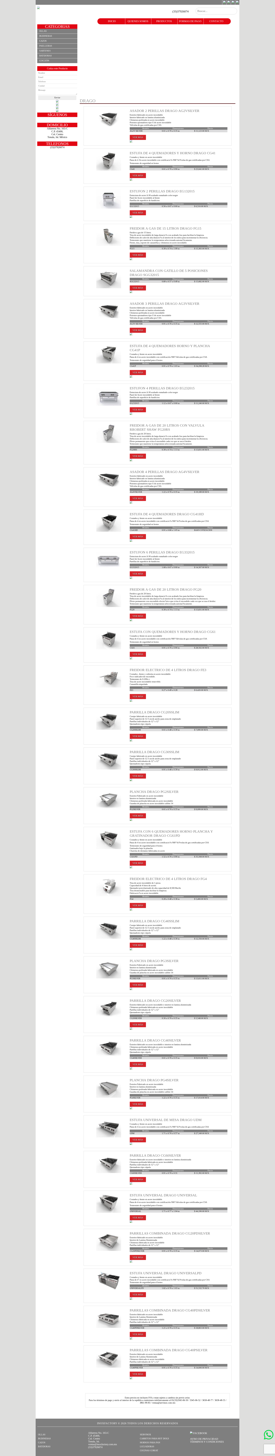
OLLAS (41, 1434)
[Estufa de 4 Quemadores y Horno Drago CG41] (108, 170)
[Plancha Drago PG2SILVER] (108, 808)
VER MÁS (138, 137)
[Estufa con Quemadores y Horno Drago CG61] (108, 648)
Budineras (45, 36)
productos (164, 21)
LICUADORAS (147, 1446)
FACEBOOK (200, 1433)
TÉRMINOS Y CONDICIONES (207, 1441)
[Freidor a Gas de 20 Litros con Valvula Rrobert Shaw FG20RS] (108, 442)
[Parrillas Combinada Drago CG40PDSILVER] (108, 1327)
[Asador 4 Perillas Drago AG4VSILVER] (108, 488)
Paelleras (45, 46)
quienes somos (138, 21)
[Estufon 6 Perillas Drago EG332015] (108, 569)
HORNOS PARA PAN (150, 1442)
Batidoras (45, 56)
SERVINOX (145, 1434)
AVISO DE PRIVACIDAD (204, 1439)
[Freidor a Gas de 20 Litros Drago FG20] (108, 606)
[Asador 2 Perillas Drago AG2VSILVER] (108, 127)
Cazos (43, 41)
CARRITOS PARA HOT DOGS (154, 1438)
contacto (216, 21)
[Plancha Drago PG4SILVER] (108, 1097)
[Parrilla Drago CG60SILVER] (108, 1172)
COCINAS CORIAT (149, 1450)
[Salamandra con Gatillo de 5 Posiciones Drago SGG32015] (108, 287)
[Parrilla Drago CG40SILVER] (108, 1057)
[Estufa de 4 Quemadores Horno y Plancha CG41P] (108, 363)
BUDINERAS (44, 1438)
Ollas (43, 31)
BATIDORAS (44, 1446)
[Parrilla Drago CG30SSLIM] (108, 769)
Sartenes (45, 51)
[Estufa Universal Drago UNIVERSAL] (108, 1212)
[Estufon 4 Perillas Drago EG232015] (108, 405)
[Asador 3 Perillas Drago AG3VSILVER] (108, 320)
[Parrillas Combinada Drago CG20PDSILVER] (108, 1250)
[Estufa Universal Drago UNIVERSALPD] (108, 1290)
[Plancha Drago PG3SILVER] (108, 977)
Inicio (112, 21)
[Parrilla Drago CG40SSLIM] (108, 938)
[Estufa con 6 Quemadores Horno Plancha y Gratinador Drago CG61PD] (108, 848)
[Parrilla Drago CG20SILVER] (108, 1017)
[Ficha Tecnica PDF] (131, 142)
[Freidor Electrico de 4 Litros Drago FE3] (108, 687)
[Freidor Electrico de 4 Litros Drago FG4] (108, 895)
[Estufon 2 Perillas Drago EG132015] (108, 208)
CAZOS (41, 1442)
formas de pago (190, 21)
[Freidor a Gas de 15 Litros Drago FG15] (108, 245)
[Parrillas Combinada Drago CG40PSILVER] (108, 1367)
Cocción (44, 60)
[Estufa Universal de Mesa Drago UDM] (108, 1136)
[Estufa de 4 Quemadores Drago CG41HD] (108, 531)
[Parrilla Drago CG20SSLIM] (108, 729)
